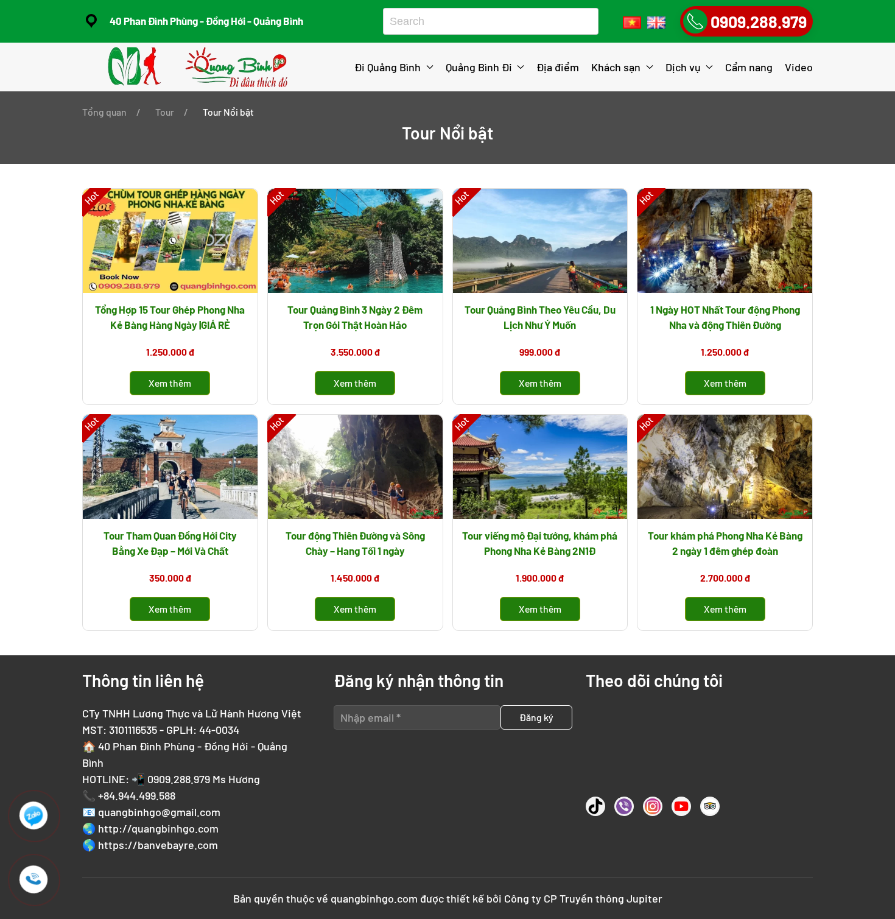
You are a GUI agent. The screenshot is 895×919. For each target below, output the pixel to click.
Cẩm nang (749, 67)
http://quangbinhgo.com (158, 828)
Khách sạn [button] (616, 67)
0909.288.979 (178, 779)
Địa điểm (557, 67)
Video (799, 67)
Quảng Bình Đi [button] (479, 67)
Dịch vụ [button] (683, 67)
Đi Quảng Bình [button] (387, 67)
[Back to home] (200, 67)
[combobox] (486, 21)
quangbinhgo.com (374, 898)
